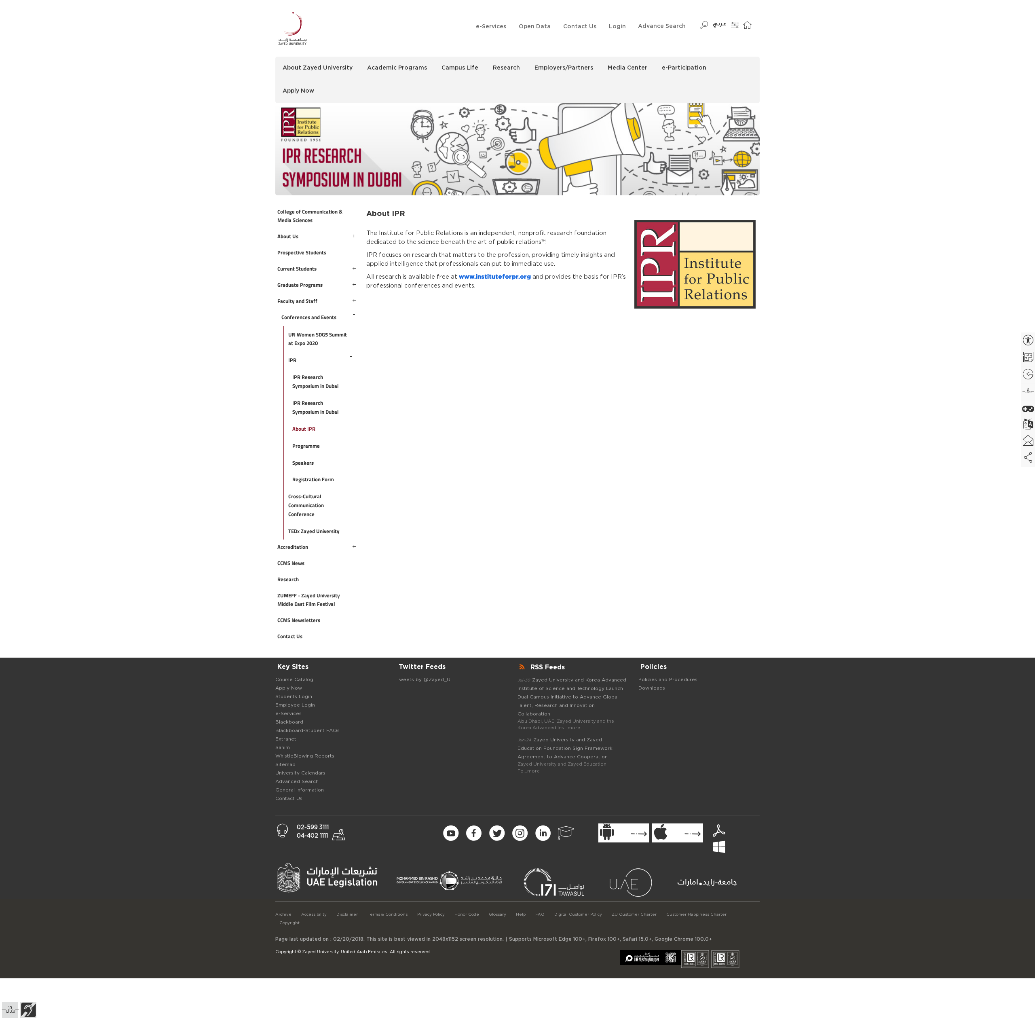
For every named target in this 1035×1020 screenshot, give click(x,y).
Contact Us (579, 27)
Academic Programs (397, 68)
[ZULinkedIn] (543, 832)
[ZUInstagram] (520, 832)
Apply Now (298, 91)
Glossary (497, 914)
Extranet (285, 738)
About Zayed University (318, 68)
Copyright (289, 923)
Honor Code (466, 914)
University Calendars (300, 772)
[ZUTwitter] (497, 832)
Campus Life (459, 68)
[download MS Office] (733, 839)
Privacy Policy (431, 914)
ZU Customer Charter (634, 914)
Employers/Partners (563, 68)
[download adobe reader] (722, 831)
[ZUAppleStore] (677, 832)
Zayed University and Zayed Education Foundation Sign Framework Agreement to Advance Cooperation (565, 748)
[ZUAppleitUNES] (566, 832)
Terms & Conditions (388, 914)
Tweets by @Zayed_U (423, 679)
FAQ (540, 914)
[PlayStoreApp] (623, 832)
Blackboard (289, 722)
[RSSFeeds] (523, 667)
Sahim (282, 747)
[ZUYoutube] (450, 832)
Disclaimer (347, 914)
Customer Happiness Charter (696, 914)
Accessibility (314, 914)
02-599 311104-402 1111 (313, 832)
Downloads (651, 688)
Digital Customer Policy (578, 914)
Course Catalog (294, 679)
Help (521, 914)
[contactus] (342, 832)
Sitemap (285, 764)
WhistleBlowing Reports (304, 755)
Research (506, 68)
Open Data (535, 27)
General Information (299, 789)
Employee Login (295, 705)
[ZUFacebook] (474, 832)
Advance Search (662, 26)
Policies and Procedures (667, 679)
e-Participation (684, 68)
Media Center (627, 68)
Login (617, 27)
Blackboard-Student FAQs (307, 730)
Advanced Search (297, 781)
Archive (283, 914)
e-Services (491, 27)
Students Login (293, 696)
